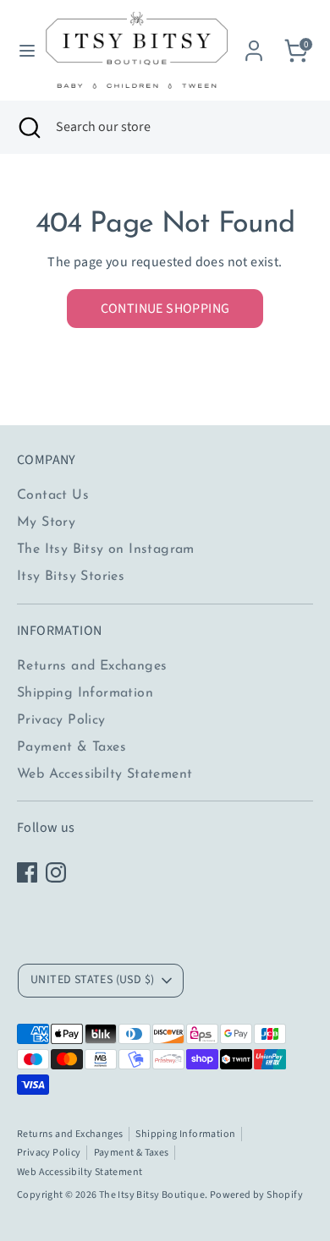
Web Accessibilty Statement (104, 774)
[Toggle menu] (21, 51)
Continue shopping (165, 308)
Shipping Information (85, 693)
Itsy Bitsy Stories (70, 576)
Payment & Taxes (71, 747)
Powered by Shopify (256, 1195)
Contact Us (53, 495)
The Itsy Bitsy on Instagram (106, 549)
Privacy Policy (61, 720)
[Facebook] (27, 872)
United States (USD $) (92, 979)
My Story (46, 522)
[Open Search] (28, 127)
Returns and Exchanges (92, 666)
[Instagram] (56, 872)
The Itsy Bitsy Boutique (152, 1195)
